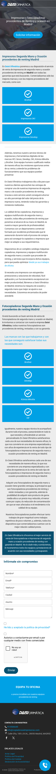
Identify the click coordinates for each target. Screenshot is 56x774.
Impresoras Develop (28, 137)
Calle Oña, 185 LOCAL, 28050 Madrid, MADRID (29, 733)
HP (28, 418)
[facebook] (6, 738)
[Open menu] (49, 3)
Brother (28, 100)
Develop (28, 381)
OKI (33, 118)
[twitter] (13, 738)
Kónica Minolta (28, 399)
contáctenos (44, 544)
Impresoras (26, 118)
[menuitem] (11, 753)
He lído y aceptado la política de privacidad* (27, 627)
